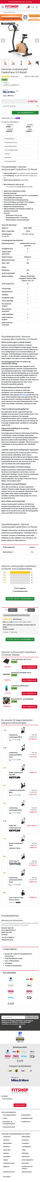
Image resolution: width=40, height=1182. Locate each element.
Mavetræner (25, 1163)
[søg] (32, 7)
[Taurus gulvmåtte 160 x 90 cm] (6, 661)
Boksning (6, 1153)
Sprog (31, 610)
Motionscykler (26, 1136)
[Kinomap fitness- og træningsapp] (6, 700)
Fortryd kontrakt (20, 1105)
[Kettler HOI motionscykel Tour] (23, 821)
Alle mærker (6, 1176)
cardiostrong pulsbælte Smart (21, 672)
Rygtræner (6, 1166)
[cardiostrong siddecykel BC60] (23, 785)
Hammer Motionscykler (9, 12)
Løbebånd (6, 1140)
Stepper (5, 1160)
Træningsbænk (26, 1146)
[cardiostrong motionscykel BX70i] (23, 730)
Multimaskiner (7, 1143)
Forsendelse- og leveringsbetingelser (9, 1122)
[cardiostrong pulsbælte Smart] (6, 674)
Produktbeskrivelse (11, 142)
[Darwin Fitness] (15, 848)
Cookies (5, 1118)
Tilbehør (7, 154)
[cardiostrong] (15, 740)
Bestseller (8, 157)
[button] (5, 62)
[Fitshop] (12, 7)
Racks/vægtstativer (27, 1160)
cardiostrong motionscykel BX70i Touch (15, 880)
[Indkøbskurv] (37, 7)
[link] (11, 979)
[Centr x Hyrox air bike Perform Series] (23, 892)
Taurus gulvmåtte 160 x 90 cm (21, 659)
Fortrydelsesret (25, 1121)
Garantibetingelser (11, 146)
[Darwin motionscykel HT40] (23, 838)
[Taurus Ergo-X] (23, 856)
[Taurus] (15, 864)
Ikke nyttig (14, 632)
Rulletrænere (26, 1156)
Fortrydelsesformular (9, 1127)
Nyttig (6, 632)
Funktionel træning (9, 1163)
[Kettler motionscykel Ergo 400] (23, 767)
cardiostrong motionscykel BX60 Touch (15, 755)
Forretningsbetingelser (9, 1115)
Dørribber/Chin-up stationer (27, 1167)
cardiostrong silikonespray (20, 686)
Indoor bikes (7, 1150)
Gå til (7, 1099)
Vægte (24, 1150)
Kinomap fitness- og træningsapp (22, 699)
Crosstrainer (7, 1136)
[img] (17, 91)
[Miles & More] (20, 1079)
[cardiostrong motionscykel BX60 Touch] (23, 748)
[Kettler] (15, 777)
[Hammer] (8, 23)
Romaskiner (25, 1140)
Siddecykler (25, 1153)
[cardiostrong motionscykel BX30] (23, 803)
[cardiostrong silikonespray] (6, 687)
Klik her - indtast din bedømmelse (20, 599)
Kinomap (23, 395)
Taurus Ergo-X (14, 861)
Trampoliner (25, 1143)
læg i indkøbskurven (25, 112)
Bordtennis (6, 1146)
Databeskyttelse (26, 1115)
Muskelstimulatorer (9, 1172)
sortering (12, 610)
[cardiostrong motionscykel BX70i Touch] (23, 873)
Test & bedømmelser (11, 150)
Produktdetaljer (10, 139)
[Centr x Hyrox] (15, 902)
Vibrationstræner (27, 1172)
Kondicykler (6, 1156)
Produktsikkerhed (10, 161)
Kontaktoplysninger (27, 1118)
